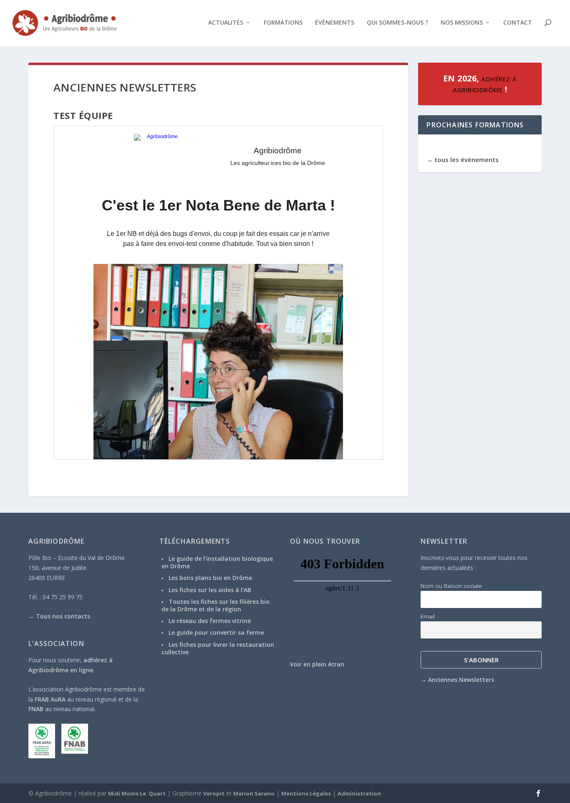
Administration (359, 793)
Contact (517, 22)
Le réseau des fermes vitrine (210, 621)
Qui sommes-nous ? (397, 22)
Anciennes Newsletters (461, 680)
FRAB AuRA (50, 699)
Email (428, 616)
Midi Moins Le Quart (137, 793)
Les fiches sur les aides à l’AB (210, 590)
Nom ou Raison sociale (451, 586)
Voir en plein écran (317, 664)
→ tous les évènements (462, 159)
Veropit (213, 793)
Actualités (225, 22)
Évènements (334, 22)
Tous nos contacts (63, 616)
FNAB (35, 709)
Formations (283, 22)
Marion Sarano (254, 793)
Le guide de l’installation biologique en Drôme (217, 562)
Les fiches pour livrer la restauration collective (217, 648)
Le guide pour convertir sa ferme (216, 632)
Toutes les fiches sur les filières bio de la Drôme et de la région (215, 605)
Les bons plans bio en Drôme (210, 578)
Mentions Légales (306, 793)
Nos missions (462, 22)
